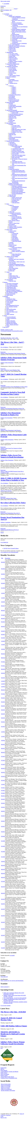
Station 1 (14, 87)
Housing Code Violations (18, 189)
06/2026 (3, 562)
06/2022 (3, 768)
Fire (7, 84)
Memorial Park (15, 239)
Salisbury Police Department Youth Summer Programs (13, 353)
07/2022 (3, 756)
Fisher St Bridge (15, 255)
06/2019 (3, 886)
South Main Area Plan (17, 161)
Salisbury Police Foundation (15, 227)
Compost (11, 242)
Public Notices (12, 60)
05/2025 (3, 621)
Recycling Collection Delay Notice (8, 498)
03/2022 (3, 776)
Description (7, 558)
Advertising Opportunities (12, 283)
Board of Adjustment (17, 22)
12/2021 (3, 784)
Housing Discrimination (17, 191)
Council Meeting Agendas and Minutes (9, 1071)
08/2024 (3, 657)
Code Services (12, 143)
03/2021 (3, 815)
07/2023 (3, 694)
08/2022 (3, 752)
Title (2, 558)
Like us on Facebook (5, 1085)
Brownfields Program (17, 146)
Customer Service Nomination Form (9, 1078)
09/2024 (3, 653)
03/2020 (3, 836)
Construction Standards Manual (16, 111)
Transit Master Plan (13, 275)
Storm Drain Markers (17, 247)
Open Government (13, 58)
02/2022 (3, 780)
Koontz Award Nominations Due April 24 (10, 513)
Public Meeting (12, 62)
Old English (15, 237)
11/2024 (3, 644)
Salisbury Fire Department (6, 417)
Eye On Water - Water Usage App (17, 261)
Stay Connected (9, 310)
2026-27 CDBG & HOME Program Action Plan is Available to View (14, 479)
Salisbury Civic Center (17, 132)
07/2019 (3, 881)
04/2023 (3, 705)
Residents (5, 296)
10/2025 (3, 601)
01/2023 (3, 726)
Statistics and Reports (17, 218)
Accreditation (15, 207)
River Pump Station (13, 268)
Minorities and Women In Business (17, 46)
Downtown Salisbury (11, 76)
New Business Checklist (11, 292)
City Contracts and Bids (11, 284)
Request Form (12, 98)
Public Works (9, 229)
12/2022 (3, 731)
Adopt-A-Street (12, 230)
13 (13, 529)
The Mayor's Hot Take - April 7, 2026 (9, 338)
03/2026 (3, 578)
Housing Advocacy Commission (19, 43)
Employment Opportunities (15, 106)
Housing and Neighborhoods (15, 184)
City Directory (12, 67)
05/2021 (3, 799)
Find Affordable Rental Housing (19, 187)
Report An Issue (13, 245)
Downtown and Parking (11, 300)
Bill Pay (8, 297)
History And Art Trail (17, 197)
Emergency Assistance (17, 186)
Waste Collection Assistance (18, 251)
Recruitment (12, 97)
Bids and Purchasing (14, 80)
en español (12, 955)
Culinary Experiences (11, 318)
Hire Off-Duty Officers (14, 220)
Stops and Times (13, 278)
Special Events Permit (14, 99)
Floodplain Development (14, 115)
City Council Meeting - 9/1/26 (14, 998)
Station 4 (14, 90)
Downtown (11, 166)
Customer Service (13, 83)
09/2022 (3, 744)
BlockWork (14, 201)
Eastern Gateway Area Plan (18, 152)
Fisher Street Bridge (16, 254)
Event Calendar (12, 69)
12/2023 (3, 681)
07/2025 (3, 615)
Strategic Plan (12, 48)
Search (15, 8)
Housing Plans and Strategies (18, 192)
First (2, 529)
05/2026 (3, 568)
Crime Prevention (13, 215)
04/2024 (3, 673)
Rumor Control (12, 72)
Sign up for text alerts (6, 1084)
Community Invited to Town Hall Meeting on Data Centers (14, 386)
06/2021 (3, 795)
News (7, 308)
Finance (8, 78)
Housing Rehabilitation (17, 193)
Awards (11, 74)
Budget (10, 81)
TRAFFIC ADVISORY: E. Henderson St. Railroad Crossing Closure (13, 1034)
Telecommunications (14, 101)
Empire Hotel (12, 56)
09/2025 (3, 605)
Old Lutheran (15, 238)
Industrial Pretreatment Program (16, 264)
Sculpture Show (15, 200)
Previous (5, 529)
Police (7, 204)
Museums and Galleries (11, 323)
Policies (11, 108)
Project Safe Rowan (16, 216)
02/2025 (3, 634)
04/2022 (3, 772)
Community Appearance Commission (17, 24)
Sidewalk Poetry (16, 202)
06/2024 (3, 669)
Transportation (9, 279)
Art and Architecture (11, 317)
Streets (10, 252)
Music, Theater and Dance (12, 324)
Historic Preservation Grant (18, 170)
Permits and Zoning (10, 293)
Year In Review (12, 51)
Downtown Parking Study (18, 151)
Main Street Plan (16, 157)
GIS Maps (11, 168)
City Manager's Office (14, 55)
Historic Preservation (14, 183)
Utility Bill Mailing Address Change (14, 1026)
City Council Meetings (14, 44)
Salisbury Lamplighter (6, 522)
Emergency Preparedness (15, 94)
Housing (8, 304)
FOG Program (12, 263)
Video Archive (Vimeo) (14, 75)
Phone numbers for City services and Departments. (12, 980)
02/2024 (3, 677)
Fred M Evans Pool (16, 126)
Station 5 (14, 92)
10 (10, 529)
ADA (10, 273)
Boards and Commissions (15, 16)
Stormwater (11, 246)
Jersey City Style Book (17, 156)
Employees (3, 6)
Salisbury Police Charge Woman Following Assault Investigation (13, 1043)
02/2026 (3, 583)
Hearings (11, 121)
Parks (10, 135)
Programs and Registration (15, 137)
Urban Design (12, 196)
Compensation (12, 105)
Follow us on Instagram (6, 1089)
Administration (9, 52)
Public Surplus (9, 295)
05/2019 (3, 899)
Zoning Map (12, 120)
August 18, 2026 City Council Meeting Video (11, 1019)
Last (18, 529)
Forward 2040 (15, 153)
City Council (9, 15)
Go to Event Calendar (5, 1005)
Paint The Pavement (16, 198)
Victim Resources (13, 228)
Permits (11, 119)
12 (12, 529)
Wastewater (11, 270)
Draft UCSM (15, 112)
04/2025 (3, 626)
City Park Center (16, 125)
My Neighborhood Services (12, 305)
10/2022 (3, 740)
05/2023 (3, 698)
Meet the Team (12, 65)
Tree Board (14, 39)
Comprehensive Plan (11, 287)
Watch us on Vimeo (5, 1088)
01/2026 (3, 588)
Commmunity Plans (10, 299)
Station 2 (14, 88)
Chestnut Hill (15, 233)
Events (7, 319)
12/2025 (3, 593)
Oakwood (14, 236)
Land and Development (11, 110)
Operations (14, 209)
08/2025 (3, 610)
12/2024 (3, 641)
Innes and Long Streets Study (18, 155)
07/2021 (3, 787)
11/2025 (3, 597)
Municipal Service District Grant (19, 174)
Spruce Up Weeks (16, 250)
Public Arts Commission (17, 35)
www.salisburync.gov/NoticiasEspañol (9, 552)
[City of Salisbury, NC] (6, 10)
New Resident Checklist (11, 306)
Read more (3, 352)
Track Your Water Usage (11, 311)
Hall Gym (14, 128)
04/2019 (3, 903)
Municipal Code (13, 57)
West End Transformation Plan (19, 165)
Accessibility (6, 3)
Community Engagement (12, 66)
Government (6, 13)
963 (4, 548)
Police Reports (4, 1070)
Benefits (11, 103)
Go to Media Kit (4, 542)
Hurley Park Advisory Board (18, 30)
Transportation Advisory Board (19, 38)
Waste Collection (13, 248)
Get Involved (12, 133)
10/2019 (3, 861)
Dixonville (14, 234)
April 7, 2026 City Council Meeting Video (10, 370)
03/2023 (3, 721)
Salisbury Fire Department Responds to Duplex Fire (12, 408)
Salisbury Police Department (7, 362)
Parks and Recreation (11, 123)
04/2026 (3, 574)
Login (2, 1116)
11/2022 (3, 736)
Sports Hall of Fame (13, 139)
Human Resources (10, 102)
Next (15, 529)
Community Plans (13, 144)
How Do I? (6, 327)
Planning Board (15, 34)
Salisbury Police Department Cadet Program (11, 430)
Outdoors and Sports (11, 322)
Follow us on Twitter (5, 1086)
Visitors (5, 315)
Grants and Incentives (14, 169)
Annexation (12, 142)
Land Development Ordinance (16, 114)
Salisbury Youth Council (17, 37)
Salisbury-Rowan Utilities (12, 256)
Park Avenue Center (16, 130)
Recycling (11, 243)
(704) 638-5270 (4, 976)
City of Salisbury (4, 347)
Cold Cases (11, 211)
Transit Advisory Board (14, 277)
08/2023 (3, 690)
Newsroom (11, 71)
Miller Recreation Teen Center (19, 129)
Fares (10, 274)
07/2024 (3, 661)
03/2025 (3, 631)
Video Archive (12, 49)
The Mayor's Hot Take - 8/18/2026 (13, 1012)
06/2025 (3, 618)
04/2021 (3, 811)
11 (11, 529)
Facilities (11, 124)
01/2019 (3, 947)
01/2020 (3, 841)
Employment (3, 1067)
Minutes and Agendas (14, 47)
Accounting (12, 79)
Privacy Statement (6, 1115)
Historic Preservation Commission (17, 41)
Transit (7, 272)
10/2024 (3, 649)
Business (5, 282)
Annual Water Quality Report (7, 1076)
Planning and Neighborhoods (13, 141)
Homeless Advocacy (16, 214)
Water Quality (12, 269)
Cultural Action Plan (16, 150)
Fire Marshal (12, 96)
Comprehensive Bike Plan (18, 148)
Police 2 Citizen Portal (14, 223)
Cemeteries (11, 232)
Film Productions (13, 70)
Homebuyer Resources (17, 188)
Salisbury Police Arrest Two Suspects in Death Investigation (12, 456)
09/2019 (3, 865)
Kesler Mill (17, 147)
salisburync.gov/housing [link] (6, 490)
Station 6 (14, 93)
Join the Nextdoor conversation (8, 1090)
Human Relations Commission (19, 29)
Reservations (12, 138)
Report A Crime (12, 225)
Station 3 (14, 89)
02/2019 (3, 909)
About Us (11, 85)
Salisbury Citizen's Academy (15, 61)
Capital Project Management (12, 64)
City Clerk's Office (13, 53)
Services (14, 210)
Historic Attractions (10, 320)
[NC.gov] (6, 1112)
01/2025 (3, 637)
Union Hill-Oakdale (16, 241)
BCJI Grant (14, 219)
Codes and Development (12, 286)
